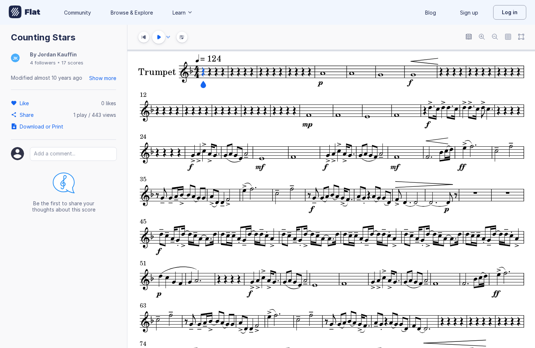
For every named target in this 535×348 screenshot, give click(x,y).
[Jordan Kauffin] (15, 58)
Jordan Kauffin (57, 54)
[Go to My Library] (24, 12)
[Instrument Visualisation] (182, 37)
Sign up (469, 12)
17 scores (72, 63)
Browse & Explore (132, 12)
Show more (102, 78)
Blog (430, 12)
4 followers (43, 63)
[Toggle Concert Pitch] (468, 37)
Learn (179, 12)
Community (77, 12)
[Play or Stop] (158, 37)
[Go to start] (143, 37)
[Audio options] (168, 37)
